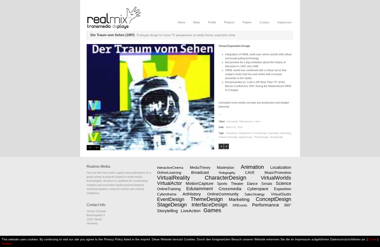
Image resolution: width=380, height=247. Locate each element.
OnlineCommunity (228, 137)
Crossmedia (230, 188)
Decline (7, 243)
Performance (265, 204)
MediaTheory (200, 167)
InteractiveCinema (170, 167)
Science (283, 183)
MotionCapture (200, 183)
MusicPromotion (278, 172)
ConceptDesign (273, 199)
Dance (252, 183)
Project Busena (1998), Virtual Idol (226, 146)
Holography (227, 173)
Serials (266, 184)
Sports (222, 184)
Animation (252, 167)
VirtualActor (169, 183)
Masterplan (225, 167)
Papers (247, 22)
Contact (264, 22)
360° (287, 205)
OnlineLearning (169, 173)
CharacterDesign (225, 178)
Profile (212, 22)
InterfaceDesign (209, 205)
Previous (90, 147)
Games (212, 210)
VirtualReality (173, 178)
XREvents (239, 205)
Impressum (284, 22)
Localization (280, 167)
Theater (237, 183)
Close (372, 239)
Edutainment (245, 133)
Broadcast (231, 133)
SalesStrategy (255, 194)
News (196, 22)
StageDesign (245, 137)
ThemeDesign (261, 137)
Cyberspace (257, 189)
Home (181, 22)
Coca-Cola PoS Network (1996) (221, 146)
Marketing (285, 133)
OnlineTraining (169, 189)
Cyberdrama (166, 194)
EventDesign (260, 133)
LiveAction (191, 210)
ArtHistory (192, 194)
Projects (229, 22)
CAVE (250, 173)
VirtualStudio (276, 137)
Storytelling (167, 210)
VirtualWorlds (276, 178)
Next (96, 147)
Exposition (273, 133)
